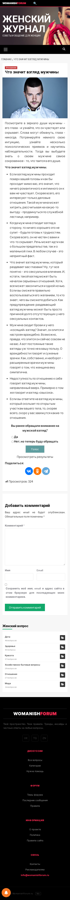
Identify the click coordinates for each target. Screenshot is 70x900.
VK (26, 738)
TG (35, 738)
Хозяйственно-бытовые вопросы (22, 664)
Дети (7, 636)
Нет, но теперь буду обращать (36, 441)
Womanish (14, 3)
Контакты (35, 864)
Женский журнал (26, 24)
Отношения (11, 68)
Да (16, 437)
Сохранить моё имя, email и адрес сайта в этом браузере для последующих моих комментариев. (35, 592)
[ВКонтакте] (29, 471)
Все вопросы (35, 760)
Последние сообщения (35, 800)
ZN (44, 738)
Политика (35, 834)
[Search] (64, 49)
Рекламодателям (35, 869)
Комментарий (15, 525)
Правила (35, 805)
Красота (9, 655)
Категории (35, 765)
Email (40, 570)
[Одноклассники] (37, 471)
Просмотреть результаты (35, 456)
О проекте (35, 829)
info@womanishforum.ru (35, 875)
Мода (8, 683)
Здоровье (10, 646)
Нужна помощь (35, 771)
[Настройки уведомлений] (6, 892)
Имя (7, 570)
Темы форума (35, 794)
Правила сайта (35, 840)
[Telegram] (46, 471)
